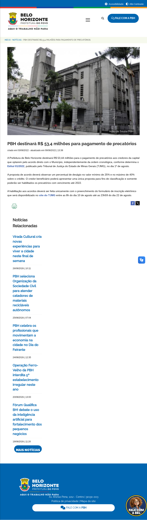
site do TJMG (47, 195)
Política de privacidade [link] (64, 501)
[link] (73, 507)
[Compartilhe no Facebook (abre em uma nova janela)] (133, 203)
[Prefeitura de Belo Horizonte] (27, 19)
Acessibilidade (116, 4)
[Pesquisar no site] (102, 18)
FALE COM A (75, 507)
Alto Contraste (136, 4)
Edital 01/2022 (15, 166)
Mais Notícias (28, 450)
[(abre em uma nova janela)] (138, 203)
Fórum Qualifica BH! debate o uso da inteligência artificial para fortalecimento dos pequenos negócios (27, 419)
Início (8, 40)
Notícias (17, 40)
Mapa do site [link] (88, 501)
